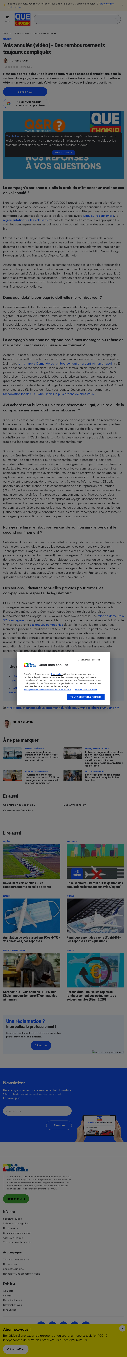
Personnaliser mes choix (86, 689)
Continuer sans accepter (89, 660)
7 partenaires (57, 674)
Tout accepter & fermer (85, 697)
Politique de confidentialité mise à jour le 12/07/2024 (47, 689)
